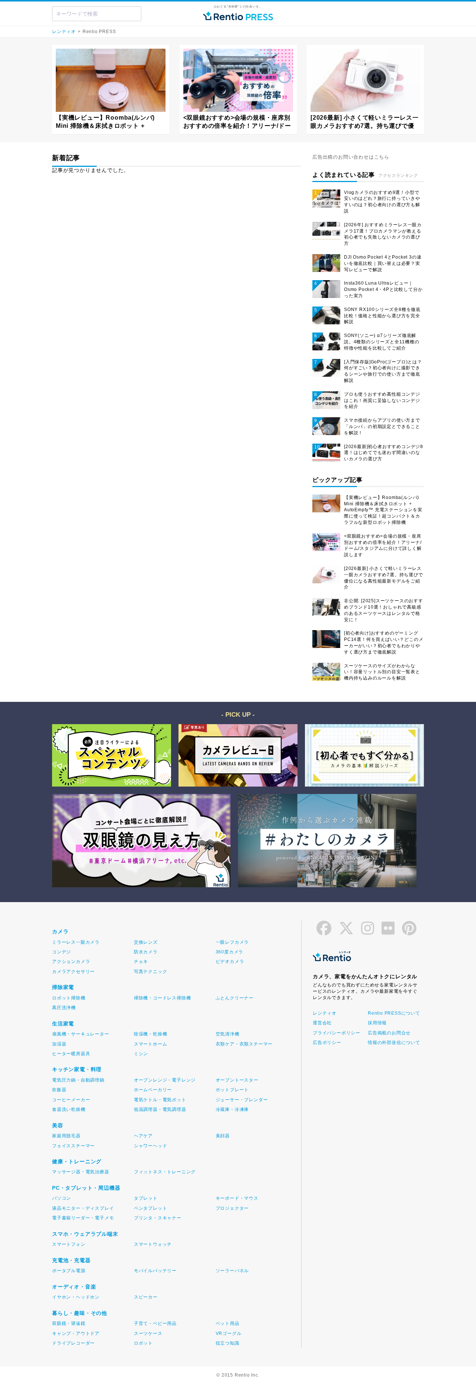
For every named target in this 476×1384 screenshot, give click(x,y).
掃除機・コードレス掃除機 (162, 998)
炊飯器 (59, 1089)
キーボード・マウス (237, 1198)
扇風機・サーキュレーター (80, 1034)
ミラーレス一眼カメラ (76, 942)
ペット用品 (227, 1323)
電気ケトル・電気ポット (160, 1099)
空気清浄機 (227, 1034)
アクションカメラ (71, 961)
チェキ (141, 961)
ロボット (143, 1343)
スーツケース (148, 1333)
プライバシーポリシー (336, 1032)
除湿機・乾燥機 (150, 1034)
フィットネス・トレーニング (165, 1171)
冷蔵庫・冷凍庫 (232, 1109)
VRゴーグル (229, 1333)
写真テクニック (150, 971)
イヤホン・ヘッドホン (76, 1297)
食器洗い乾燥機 (69, 1109)
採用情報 (377, 1022)
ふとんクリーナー (235, 998)
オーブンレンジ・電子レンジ (165, 1080)
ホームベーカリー (153, 1089)
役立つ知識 (227, 1343)
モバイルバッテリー (155, 1270)
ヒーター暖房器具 (71, 1053)
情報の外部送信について (393, 1042)
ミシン (141, 1053)
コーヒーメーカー (71, 1099)
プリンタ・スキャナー (157, 1218)
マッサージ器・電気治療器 (80, 1171)
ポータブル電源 (69, 1270)
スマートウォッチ (153, 1244)
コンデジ (61, 951)
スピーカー (146, 1297)
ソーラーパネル (232, 1270)
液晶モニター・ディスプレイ (83, 1208)
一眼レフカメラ (232, 942)
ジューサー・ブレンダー (242, 1099)
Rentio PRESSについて (393, 1013)
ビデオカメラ (230, 961)
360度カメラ (230, 951)
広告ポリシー (327, 1042)
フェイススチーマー (73, 1145)
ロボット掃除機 (69, 998)
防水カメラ (146, 951)
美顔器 (223, 1135)
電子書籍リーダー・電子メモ (83, 1218)
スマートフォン (69, 1244)
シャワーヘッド (150, 1145)
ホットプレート (232, 1089)
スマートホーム (150, 1044)
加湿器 (59, 1044)
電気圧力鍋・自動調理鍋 (78, 1080)
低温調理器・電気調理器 (160, 1109)
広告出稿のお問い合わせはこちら (350, 157)
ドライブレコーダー (73, 1343)
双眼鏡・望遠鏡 (69, 1323)
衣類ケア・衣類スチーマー (244, 1044)
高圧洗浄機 (64, 1007)
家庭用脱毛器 (66, 1135)
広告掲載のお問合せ (389, 1032)
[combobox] (96, 13)
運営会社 (322, 1022)
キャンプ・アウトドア (76, 1333)
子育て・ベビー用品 (155, 1323)
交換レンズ (146, 942)
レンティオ (64, 31)
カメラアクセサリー (73, 971)
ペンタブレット (150, 1208)
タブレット (146, 1198)
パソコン (61, 1198)
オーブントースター (237, 1080)
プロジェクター (232, 1208)
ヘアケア (143, 1135)
